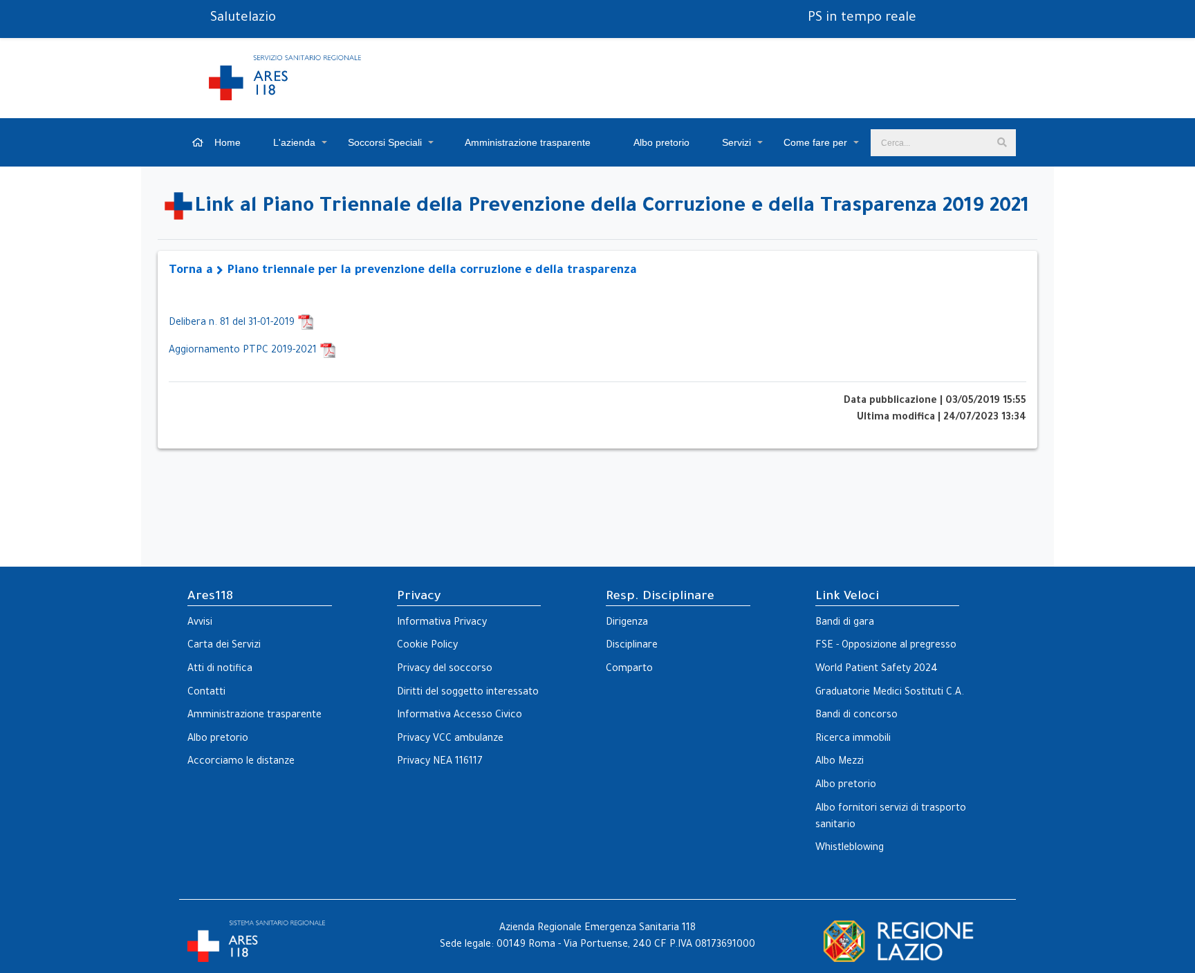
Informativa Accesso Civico (459, 715)
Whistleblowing (849, 848)
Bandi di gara (844, 623)
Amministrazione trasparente (527, 142)
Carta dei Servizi (224, 646)
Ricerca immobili (853, 739)
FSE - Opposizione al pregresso (885, 646)
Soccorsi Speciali (385, 142)
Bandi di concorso (856, 715)
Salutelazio (243, 19)
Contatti (206, 693)
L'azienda (294, 142)
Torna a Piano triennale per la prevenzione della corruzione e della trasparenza (403, 271)
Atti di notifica (219, 669)
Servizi (736, 142)
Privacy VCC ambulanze (450, 739)
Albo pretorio (660, 142)
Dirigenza (627, 623)
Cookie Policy (427, 646)
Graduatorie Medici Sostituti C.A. (889, 693)
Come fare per (815, 142)
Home (226, 142)
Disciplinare (632, 646)
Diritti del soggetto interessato (468, 693)
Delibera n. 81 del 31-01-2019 (233, 323)
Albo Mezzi (839, 762)
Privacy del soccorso (444, 669)
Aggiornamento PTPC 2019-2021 (244, 351)
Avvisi (199, 623)
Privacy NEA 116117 (440, 762)
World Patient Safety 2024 (876, 669)
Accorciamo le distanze (241, 762)
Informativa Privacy (442, 623)
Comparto (629, 669)
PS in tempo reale (862, 19)
